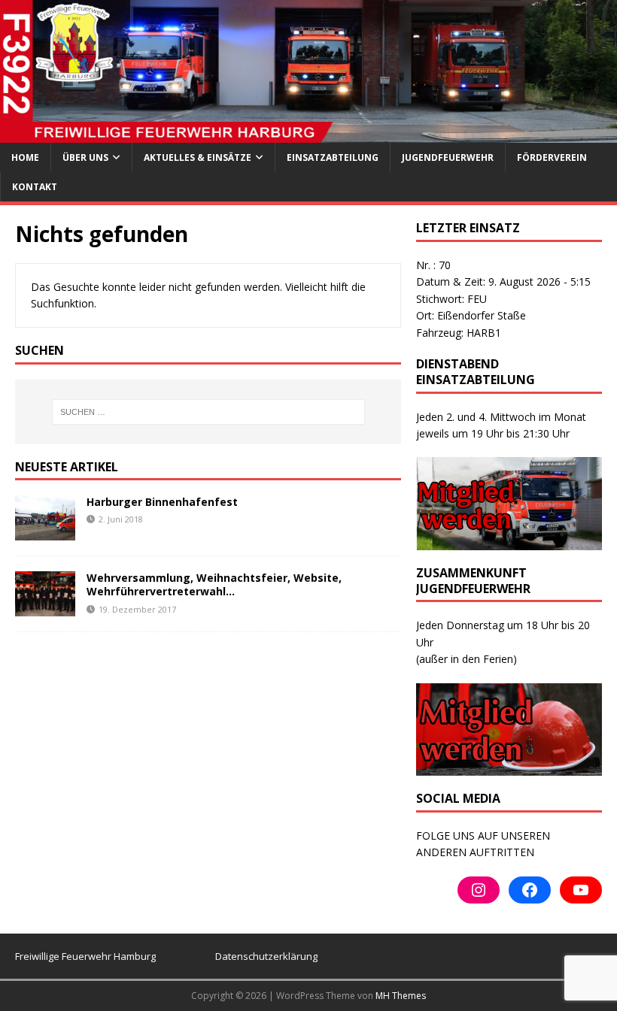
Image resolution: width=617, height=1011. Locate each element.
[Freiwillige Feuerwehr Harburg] (308, 133)
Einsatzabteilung (332, 157)
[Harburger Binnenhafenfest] (45, 532)
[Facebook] (530, 890)
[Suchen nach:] (208, 412)
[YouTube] (581, 890)
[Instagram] (478, 890)
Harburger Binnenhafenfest (162, 502)
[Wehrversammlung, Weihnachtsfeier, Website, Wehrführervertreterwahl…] (45, 608)
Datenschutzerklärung (266, 956)
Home (25, 157)
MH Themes (400, 995)
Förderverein (552, 157)
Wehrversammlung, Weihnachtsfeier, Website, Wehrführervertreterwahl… (214, 584)
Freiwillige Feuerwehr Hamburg (85, 956)
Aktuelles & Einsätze (197, 157)
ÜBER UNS (85, 157)
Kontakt (34, 186)
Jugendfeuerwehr (448, 157)
